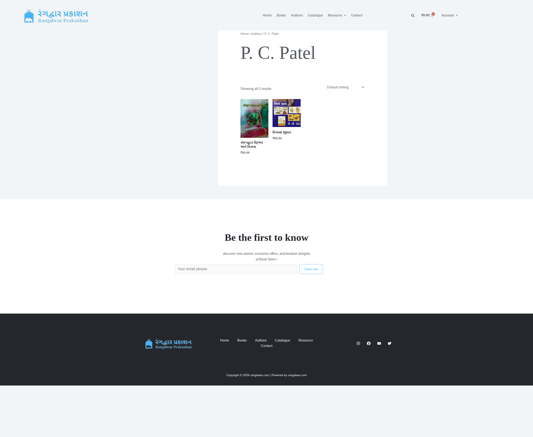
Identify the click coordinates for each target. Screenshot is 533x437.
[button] (337, 15)
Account (448, 15)
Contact (356, 15)
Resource (335, 15)
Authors (297, 15)
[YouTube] (379, 343)
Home (267, 15)
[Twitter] (389, 343)
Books (281, 15)
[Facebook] (369, 343)
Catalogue (315, 15)
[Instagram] (358, 343)
